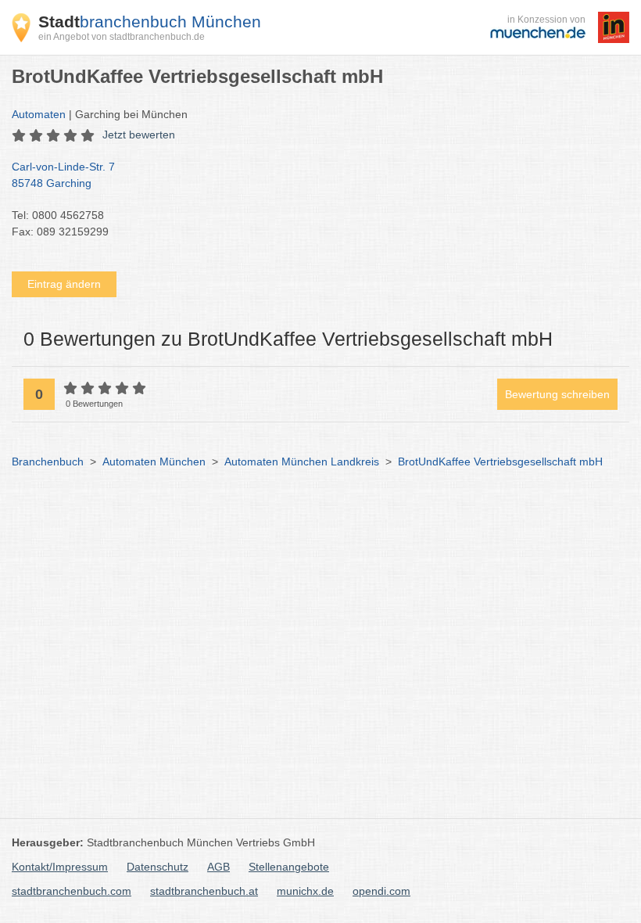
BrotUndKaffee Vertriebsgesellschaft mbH (500, 461)
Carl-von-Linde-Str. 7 (63, 174)
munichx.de (305, 891)
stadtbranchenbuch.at (204, 891)
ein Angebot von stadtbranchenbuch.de (121, 36)
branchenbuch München (149, 22)
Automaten (39, 114)
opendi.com (381, 891)
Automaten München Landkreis (301, 461)
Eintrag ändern (64, 284)
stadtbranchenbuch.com (71, 891)
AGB (218, 866)
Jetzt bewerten (138, 134)
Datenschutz (157, 866)
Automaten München (154, 461)
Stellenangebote (289, 866)
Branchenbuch (48, 461)
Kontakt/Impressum (60, 866)
